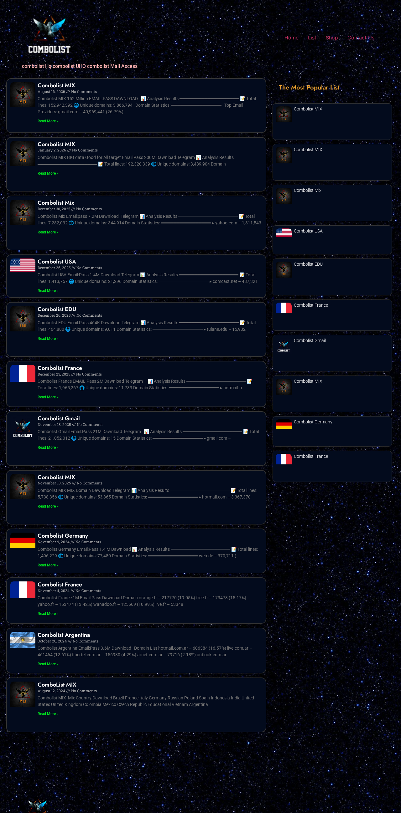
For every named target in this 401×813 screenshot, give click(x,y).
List (312, 37)
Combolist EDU (57, 309)
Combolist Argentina (64, 635)
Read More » (48, 121)
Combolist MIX (56, 85)
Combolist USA (57, 262)
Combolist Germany (63, 536)
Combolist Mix (56, 203)
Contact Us (360, 37)
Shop (332, 37)
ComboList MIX (57, 685)
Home (291, 37)
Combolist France (60, 368)
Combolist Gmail (59, 418)
